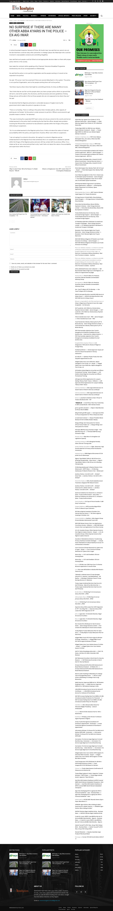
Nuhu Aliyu (78, 554)
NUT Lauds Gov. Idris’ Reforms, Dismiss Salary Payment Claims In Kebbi (89, 311)
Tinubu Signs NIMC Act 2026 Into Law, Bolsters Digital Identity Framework (88, 132)
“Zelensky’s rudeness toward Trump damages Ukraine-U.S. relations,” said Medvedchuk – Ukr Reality (88, 576)
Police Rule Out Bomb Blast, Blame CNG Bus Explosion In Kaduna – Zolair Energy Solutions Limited (87, 206)
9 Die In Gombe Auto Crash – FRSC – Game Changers (89, 317)
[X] (98, 1)
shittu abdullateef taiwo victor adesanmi (86, 269)
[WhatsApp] (34, 45)
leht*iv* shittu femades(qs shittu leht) (85, 651)
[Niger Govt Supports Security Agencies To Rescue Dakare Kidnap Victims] (79, 92)
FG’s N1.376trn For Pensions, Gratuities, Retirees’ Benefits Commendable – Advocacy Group (87, 277)
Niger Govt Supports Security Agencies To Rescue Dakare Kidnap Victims (93, 91)
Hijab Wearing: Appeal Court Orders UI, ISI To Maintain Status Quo (88, 123)
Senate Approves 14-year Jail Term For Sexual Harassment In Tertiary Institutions (89, 351)
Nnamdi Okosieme (80, 832)
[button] (101, 16)
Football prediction (80, 350)
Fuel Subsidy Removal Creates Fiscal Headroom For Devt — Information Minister (39, 215)
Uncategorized (20, 23)
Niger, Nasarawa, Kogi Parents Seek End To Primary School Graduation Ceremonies (89, 448)
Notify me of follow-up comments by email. (23, 267)
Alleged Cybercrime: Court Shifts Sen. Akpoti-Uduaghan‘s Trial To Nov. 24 (88, 365)
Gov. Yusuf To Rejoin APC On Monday (85, 289)
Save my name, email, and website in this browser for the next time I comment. (34, 263)
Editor (14, 40)
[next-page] (13, 221)
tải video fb (78, 356)
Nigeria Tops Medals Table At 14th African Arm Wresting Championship (88, 462)
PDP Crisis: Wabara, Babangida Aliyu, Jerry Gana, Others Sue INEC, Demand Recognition (88, 138)
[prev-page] (10, 221)
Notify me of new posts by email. (20, 269)
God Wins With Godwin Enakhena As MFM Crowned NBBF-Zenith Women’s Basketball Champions (88, 785)
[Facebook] (93, 1)
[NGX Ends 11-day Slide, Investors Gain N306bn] (79, 75)
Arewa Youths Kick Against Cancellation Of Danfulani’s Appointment (88, 725)
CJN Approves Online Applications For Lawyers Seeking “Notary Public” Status (89, 382)
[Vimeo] (100, 1)
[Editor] (10, 40)
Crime (15, 20)
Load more (89, 108)
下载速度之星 (78, 403)
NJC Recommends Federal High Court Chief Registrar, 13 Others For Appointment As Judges (89, 270)
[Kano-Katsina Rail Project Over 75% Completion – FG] (19, 205)
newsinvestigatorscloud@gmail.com (49, 900)
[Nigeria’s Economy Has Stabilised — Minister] (79, 102)
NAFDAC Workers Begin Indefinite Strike (91, 813)
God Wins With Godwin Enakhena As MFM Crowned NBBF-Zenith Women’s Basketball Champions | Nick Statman (89, 782)
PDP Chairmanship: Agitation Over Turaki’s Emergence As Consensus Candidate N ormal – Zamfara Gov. (87, 338)
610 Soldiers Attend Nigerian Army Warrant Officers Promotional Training (88, 374)
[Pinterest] (30, 45)
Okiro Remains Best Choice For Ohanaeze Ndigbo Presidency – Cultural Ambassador (87, 706)
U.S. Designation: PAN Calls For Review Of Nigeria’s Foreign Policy (88, 344)
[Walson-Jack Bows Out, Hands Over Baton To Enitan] (61, 205)
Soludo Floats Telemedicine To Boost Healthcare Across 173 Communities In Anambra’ (89, 542)
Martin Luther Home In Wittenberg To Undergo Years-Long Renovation (88, 677)
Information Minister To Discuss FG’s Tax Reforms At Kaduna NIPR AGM (88, 734)
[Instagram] (95, 1)
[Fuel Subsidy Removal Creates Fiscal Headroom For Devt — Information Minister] (40, 205)
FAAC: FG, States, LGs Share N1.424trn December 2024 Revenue (89, 653)
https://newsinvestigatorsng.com (31, 181)
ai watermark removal (81, 418)
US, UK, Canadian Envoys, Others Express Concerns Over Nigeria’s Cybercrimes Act (89, 534)
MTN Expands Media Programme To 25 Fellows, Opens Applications (88, 187)
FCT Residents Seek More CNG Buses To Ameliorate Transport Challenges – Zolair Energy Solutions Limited (88, 223)
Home (10, 20)
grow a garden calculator (82, 408)
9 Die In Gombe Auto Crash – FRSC (86, 318)
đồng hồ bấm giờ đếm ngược (82, 413)
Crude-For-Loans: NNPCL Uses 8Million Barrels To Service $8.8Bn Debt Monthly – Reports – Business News (88, 818)
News (15, 23)
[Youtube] (103, 1)
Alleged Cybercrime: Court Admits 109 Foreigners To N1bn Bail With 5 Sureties (88, 756)
